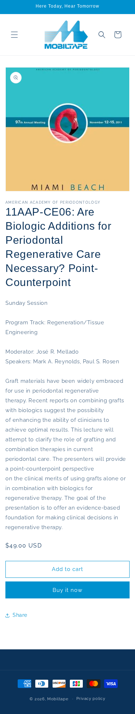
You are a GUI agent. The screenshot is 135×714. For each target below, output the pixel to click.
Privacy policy (90, 698)
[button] (14, 35)
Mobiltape (57, 698)
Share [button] (20, 615)
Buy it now (67, 590)
